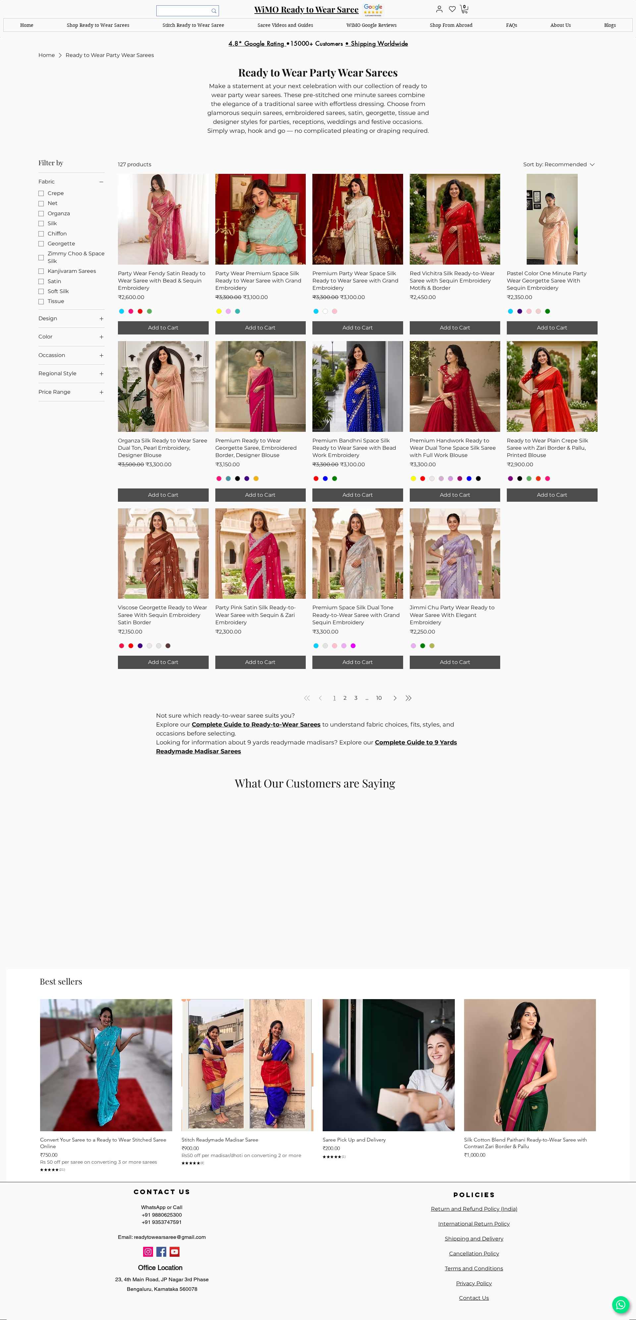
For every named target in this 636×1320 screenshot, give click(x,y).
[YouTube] (175, 1252)
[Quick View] (106, 1065)
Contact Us (474, 1298)
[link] (465, 9)
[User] (439, 9)
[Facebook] (161, 1252)
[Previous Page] (320, 698)
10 (379, 698)
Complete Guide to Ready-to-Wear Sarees (256, 724)
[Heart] (452, 9)
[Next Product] (606, 1065)
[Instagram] (148, 1252)
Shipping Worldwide (379, 43)
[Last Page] (408, 698)
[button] (98, 25)
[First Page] (307, 698)
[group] (318, 1086)
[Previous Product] (30, 1065)
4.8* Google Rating (257, 43)
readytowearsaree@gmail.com (170, 1237)
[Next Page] (395, 698)
